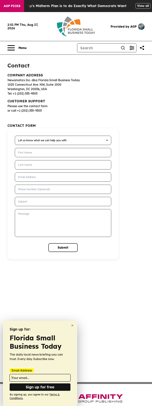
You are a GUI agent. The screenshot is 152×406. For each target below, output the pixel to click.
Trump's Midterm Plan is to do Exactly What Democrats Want (73, 6)
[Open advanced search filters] (131, 48)
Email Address (21, 370)
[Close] (72, 325)
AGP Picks (12, 6)
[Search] (122, 48)
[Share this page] (142, 48)
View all (143, 6)
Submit (63, 247)
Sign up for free (40, 387)
